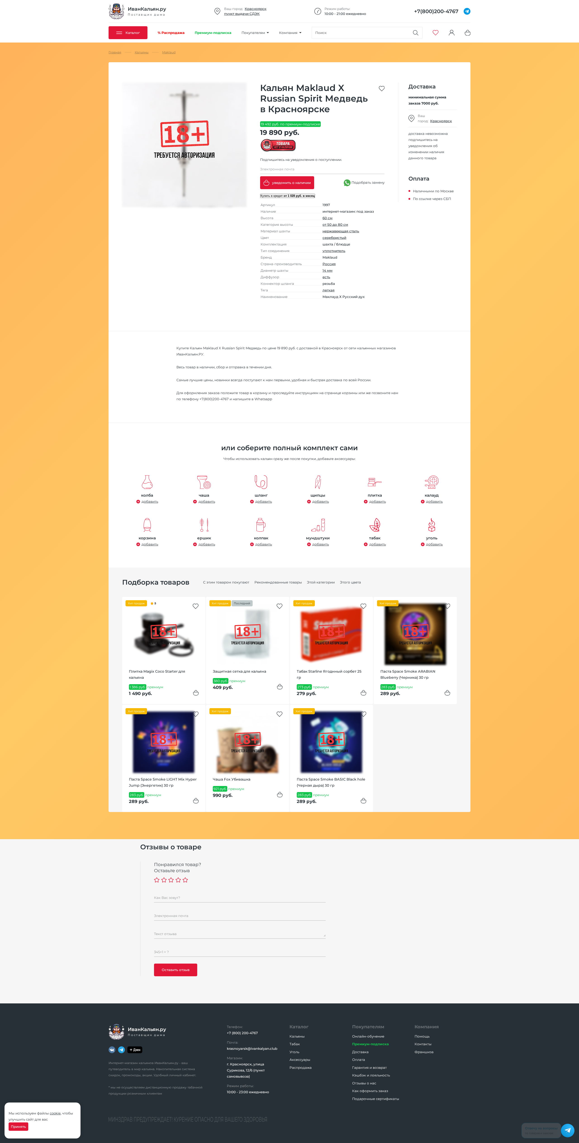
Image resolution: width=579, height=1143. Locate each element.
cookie (55, 1113)
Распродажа (301, 1067)
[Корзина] (468, 33)
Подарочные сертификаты (375, 1099)
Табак (295, 1044)
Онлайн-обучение (368, 1036)
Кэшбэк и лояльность (371, 1075)
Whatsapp (263, 399)
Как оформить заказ (370, 1091)
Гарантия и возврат (369, 1067)
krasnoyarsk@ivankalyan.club (252, 1048)
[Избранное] (436, 32)
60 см (327, 218)
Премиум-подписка (370, 1044)
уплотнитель (334, 251)
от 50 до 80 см (335, 224)
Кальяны (297, 1036)
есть (326, 277)
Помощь (422, 1036)
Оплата (358, 1059)
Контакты (423, 1044)
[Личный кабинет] (452, 33)
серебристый (334, 238)
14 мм (327, 270)
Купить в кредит (288, 196)
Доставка (360, 1052)
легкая (329, 290)
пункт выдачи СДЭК (242, 14)
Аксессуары (300, 1059)
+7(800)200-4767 (214, 399)
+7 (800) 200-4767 (242, 1033)
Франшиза (424, 1052)
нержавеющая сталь (341, 231)
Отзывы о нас (364, 1083)
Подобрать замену (367, 182)
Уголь (294, 1052)
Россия (329, 264)
